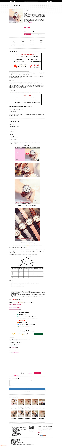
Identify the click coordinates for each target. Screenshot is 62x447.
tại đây (20, 304)
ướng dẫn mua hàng (31, 429)
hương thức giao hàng (31, 427)
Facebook (40, 435)
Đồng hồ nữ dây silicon (25, 3)
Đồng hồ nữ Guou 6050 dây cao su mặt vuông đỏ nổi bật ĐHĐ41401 (35, 419)
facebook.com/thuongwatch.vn (17, 433)
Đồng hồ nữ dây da (11, 3)
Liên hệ (45, 3)
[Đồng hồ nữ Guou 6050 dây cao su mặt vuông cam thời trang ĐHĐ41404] (14, 413)
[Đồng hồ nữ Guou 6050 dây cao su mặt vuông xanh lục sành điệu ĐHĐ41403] (21, 413)
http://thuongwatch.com (15, 352)
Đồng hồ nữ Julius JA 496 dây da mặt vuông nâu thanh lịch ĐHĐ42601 (14, 407)
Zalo (42, 435)
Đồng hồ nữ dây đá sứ (32, 3)
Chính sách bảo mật (31, 430)
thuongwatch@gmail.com (14, 345)
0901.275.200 (30, 373)
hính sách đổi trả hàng (31, 428)
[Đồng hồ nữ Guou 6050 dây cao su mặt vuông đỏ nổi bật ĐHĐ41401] (35, 413)
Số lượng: (25, 31)
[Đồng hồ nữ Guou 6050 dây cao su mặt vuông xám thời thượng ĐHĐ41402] (28, 413)
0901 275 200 (30, 22)
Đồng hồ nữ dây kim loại (18, 3)
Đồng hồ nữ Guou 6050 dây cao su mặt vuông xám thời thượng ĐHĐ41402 (28, 419)
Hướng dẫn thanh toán (31, 426)
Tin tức (43, 3)
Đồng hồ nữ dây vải (38, 3)
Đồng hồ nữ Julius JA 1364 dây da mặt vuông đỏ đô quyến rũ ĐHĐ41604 (21, 407)
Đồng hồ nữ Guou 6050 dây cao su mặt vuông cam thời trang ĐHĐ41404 (14, 419)
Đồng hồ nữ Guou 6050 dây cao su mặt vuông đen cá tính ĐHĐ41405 (42, 407)
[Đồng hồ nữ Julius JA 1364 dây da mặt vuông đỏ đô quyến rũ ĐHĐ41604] (42, 413)
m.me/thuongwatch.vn (17, 350)
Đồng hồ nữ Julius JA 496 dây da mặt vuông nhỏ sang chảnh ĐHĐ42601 (35, 407)
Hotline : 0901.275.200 (49, 1)
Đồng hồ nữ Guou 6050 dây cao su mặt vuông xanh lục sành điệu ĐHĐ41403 (21, 419)
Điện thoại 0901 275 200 (13, 443)
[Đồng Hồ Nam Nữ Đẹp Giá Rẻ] (12, 1)
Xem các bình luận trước (27, 391)
